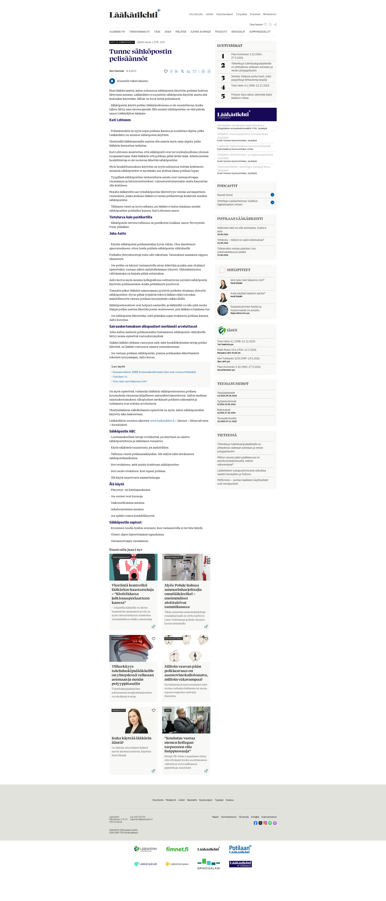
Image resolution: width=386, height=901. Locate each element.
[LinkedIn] (188, 71)
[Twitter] (182, 71)
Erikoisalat (238, 31)
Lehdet (210, 14)
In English (255, 817)
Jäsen (168, 31)
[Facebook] (171, 71)
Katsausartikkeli (120, 638)
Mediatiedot (269, 14)
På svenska (244, 817)
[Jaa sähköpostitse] (194, 71)
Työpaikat (241, 14)
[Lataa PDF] (209, 71)
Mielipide (180, 31)
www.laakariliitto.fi (162, 420)
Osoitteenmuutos (229, 817)
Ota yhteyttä (196, 14)
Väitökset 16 (120, 376)
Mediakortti (171, 800)
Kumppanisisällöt (260, 31)
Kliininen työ (117, 31)
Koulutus (255, 14)
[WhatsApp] (176, 71)
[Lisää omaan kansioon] (166, 71)
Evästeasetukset (269, 817)
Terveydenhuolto (139, 31)
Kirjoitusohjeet (225, 14)
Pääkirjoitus (118, 710)
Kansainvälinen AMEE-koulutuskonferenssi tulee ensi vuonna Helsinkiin (154, 372)
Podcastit (221, 31)
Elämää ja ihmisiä (201, 31)
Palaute (215, 817)
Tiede (157, 31)
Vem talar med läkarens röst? (130, 381)
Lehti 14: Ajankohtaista (122, 42)
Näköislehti (192, 800)
